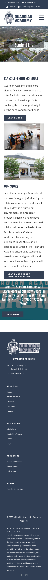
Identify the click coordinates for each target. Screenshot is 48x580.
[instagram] (26, 575)
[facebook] (22, 575)
